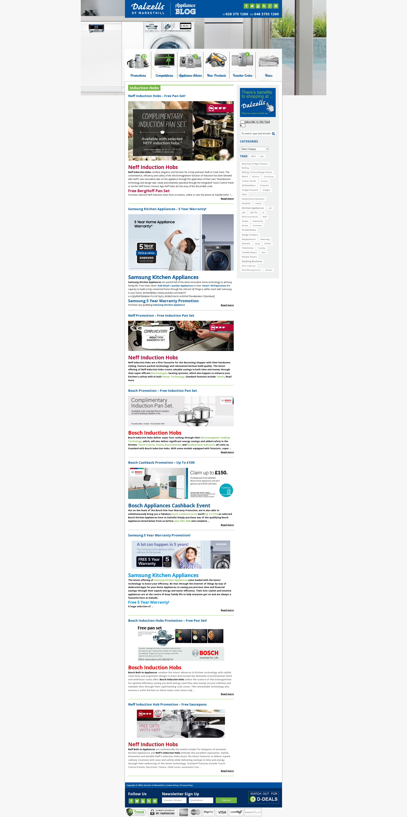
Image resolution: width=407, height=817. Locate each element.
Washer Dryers (249, 257)
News (268, 75)
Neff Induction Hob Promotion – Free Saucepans (167, 704)
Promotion (257, 225)
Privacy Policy (186, 785)
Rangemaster (249, 239)
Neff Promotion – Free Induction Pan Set (161, 315)
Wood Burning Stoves (251, 270)
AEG (262, 156)
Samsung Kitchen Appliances (170, 580)
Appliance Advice (190, 75)
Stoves (267, 243)
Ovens (245, 221)
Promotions (138, 75)
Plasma (245, 225)
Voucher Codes (242, 75)
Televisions (248, 248)
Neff (265, 216)
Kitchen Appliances (253, 207)
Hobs (244, 194)
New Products (216, 75)
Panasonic (258, 221)
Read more (227, 198)
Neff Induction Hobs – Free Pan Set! (156, 96)
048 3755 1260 (266, 13)
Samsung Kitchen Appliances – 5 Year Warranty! (167, 209)
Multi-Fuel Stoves (250, 216)
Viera (263, 252)
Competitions (164, 75)
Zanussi (268, 270)
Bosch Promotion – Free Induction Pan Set (162, 390)
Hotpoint (246, 203)
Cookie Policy (172, 785)
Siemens (246, 243)
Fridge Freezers (250, 189)
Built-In (255, 176)
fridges (266, 190)
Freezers (264, 185)
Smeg (257, 243)
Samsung (265, 239)
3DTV (253, 156)
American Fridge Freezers (255, 163)
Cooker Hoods (249, 181)
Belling (245, 168)
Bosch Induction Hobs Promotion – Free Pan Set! (167, 620)
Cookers (264, 181)
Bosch (245, 176)
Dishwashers (248, 185)
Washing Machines (252, 261)
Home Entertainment (253, 198)
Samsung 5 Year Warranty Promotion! (159, 535)
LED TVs (254, 212)
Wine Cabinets (248, 266)
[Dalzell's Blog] (148, 13)
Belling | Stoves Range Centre (257, 172)
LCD (270, 208)
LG (263, 212)
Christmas (269, 176)
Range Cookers (250, 234)
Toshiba (261, 248)
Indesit (258, 203)
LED (243, 212)
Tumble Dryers (249, 252)
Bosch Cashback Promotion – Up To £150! (161, 462)
